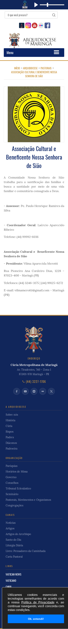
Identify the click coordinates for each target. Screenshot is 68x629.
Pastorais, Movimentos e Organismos (28, 500)
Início (17, 68)
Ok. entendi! (36, 618)
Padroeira (11, 448)
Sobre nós (12, 414)
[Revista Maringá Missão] (21, 25)
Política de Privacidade (38, 602)
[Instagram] (27, 25)
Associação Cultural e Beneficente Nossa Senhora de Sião (34, 74)
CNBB (8, 587)
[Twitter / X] (51, 391)
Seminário (12, 494)
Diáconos (11, 443)
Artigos (10, 528)
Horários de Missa (17, 471)
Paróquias (11, 466)
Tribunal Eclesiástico (18, 488)
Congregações (14, 505)
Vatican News (13, 574)
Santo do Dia (13, 539)
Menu (10, 52)
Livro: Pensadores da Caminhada (26, 551)
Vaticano (11, 580)
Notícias (10, 522)
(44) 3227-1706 (36, 381)
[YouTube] (34, 25)
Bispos (9, 431)
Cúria (9, 426)
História (10, 420)
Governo (11, 477)
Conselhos (12, 483)
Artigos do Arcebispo (18, 534)
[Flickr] (40, 25)
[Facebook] (47, 25)
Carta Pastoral (14, 556)
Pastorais (46, 68)
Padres (10, 437)
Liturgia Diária (14, 545)
